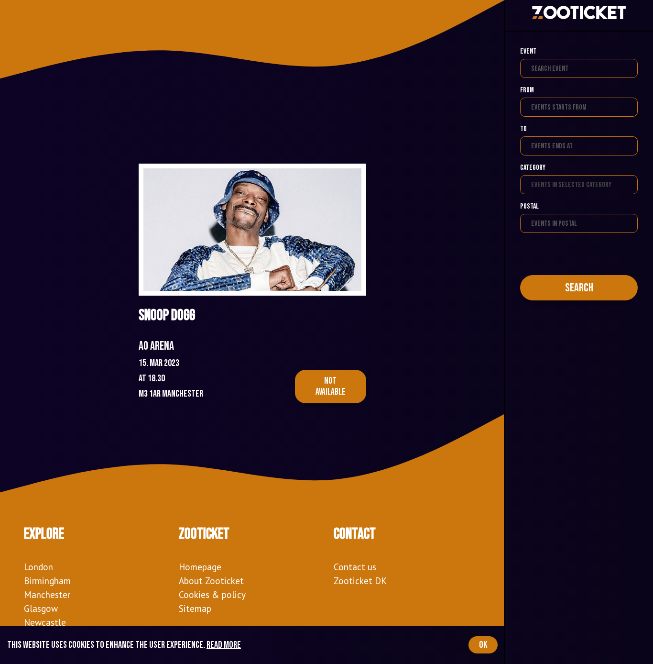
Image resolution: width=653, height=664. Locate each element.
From (527, 90)
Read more (224, 645)
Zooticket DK (360, 581)
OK (483, 645)
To (523, 128)
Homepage (200, 567)
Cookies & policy (212, 594)
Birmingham (47, 581)
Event (528, 51)
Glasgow (41, 608)
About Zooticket (211, 581)
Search (579, 288)
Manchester (47, 594)
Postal (529, 206)
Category (532, 167)
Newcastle (45, 622)
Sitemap (195, 608)
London (38, 567)
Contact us (355, 567)
